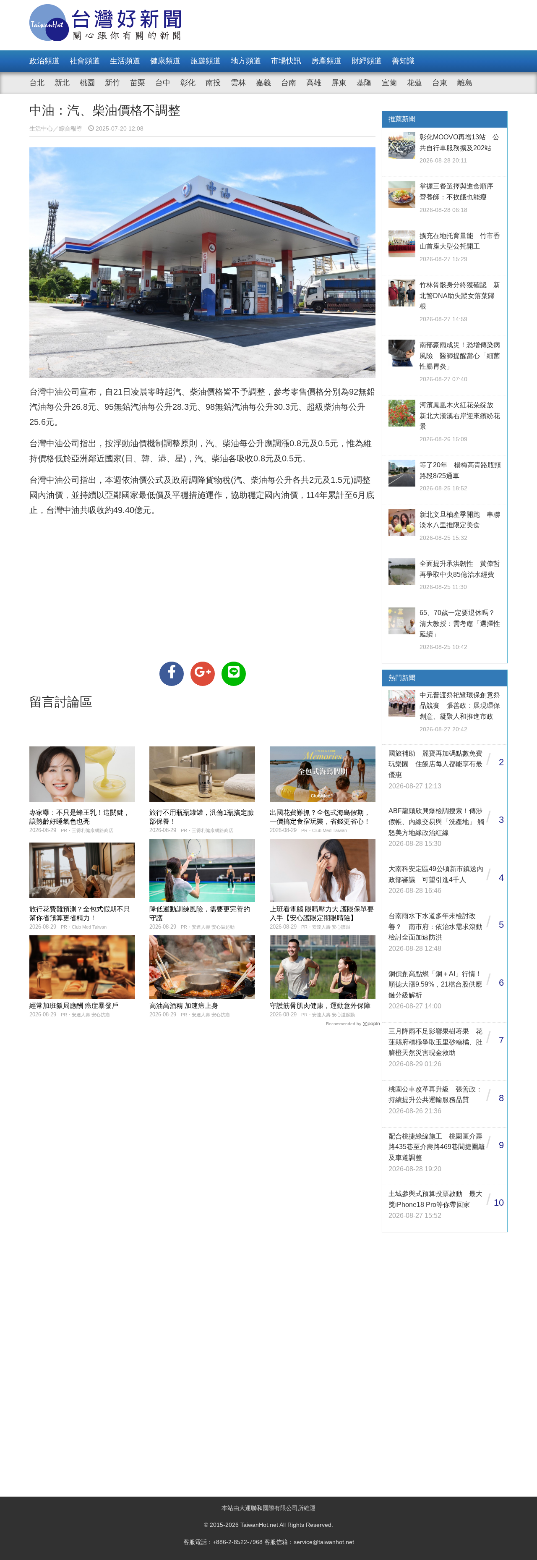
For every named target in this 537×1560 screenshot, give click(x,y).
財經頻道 (367, 61)
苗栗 (137, 83)
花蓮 (414, 83)
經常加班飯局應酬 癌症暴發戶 (73, 1005)
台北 (36, 83)
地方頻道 (246, 61)
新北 (62, 83)
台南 (288, 83)
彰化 (188, 83)
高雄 (313, 83)
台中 (162, 83)
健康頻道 (165, 61)
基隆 (364, 83)
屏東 (339, 83)
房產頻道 (326, 61)
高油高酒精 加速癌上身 (183, 1005)
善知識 (403, 61)
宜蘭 (389, 83)
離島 (464, 83)
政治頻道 (44, 61)
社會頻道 (85, 61)
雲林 (238, 83)
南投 (213, 83)
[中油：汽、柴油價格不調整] (171, 673)
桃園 (87, 83)
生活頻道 (125, 61)
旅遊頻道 (205, 61)
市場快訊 (286, 61)
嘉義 (263, 83)
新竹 (112, 83)
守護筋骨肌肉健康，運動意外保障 (320, 1005)
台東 (439, 83)
